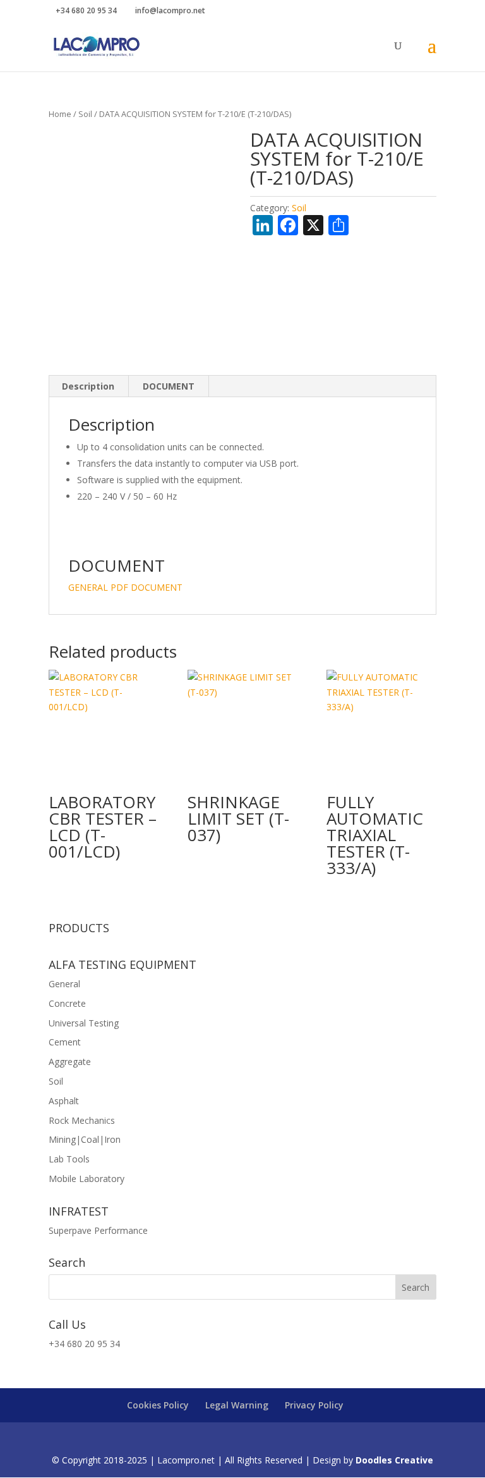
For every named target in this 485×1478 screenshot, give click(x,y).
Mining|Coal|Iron (85, 1139)
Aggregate (70, 1062)
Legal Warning (236, 1405)
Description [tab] (88, 386)
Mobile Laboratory (86, 1179)
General (64, 984)
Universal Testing (84, 1023)
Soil (85, 114)
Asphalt (64, 1101)
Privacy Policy (314, 1405)
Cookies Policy (158, 1405)
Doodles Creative (394, 1460)
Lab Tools (69, 1159)
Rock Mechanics (82, 1120)
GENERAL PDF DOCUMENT (125, 587)
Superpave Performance (98, 1230)
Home (60, 114)
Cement (65, 1042)
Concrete (67, 1003)
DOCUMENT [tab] (169, 386)
